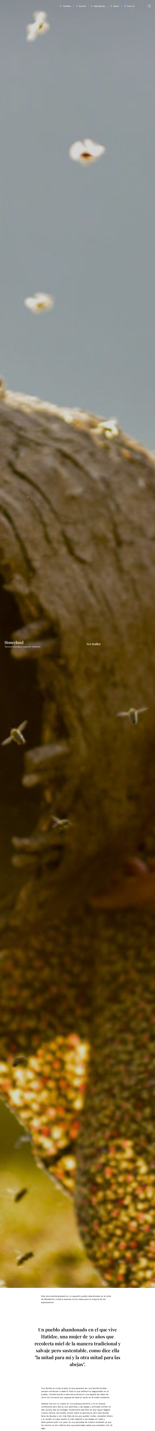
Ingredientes (99, 6)
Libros (116, 6)
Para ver (131, 6)
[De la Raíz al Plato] (28, 6)
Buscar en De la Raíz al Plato (149, 6)
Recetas (82, 6)
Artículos (67, 6)
